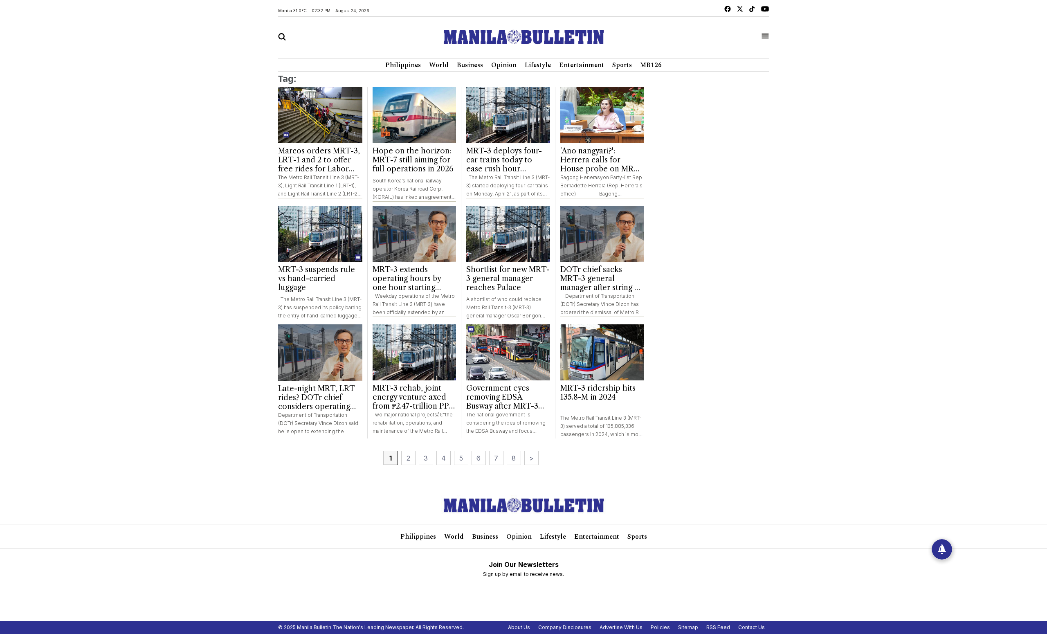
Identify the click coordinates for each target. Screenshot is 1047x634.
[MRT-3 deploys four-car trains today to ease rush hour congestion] (508, 115)
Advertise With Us (621, 627)
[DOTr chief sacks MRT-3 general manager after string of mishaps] (602, 234)
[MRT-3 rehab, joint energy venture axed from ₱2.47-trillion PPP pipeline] (414, 352)
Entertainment (581, 65)
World (439, 65)
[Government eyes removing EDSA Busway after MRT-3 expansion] (508, 352)
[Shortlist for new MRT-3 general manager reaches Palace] (508, 234)
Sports (622, 65)
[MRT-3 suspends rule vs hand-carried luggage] (320, 234)
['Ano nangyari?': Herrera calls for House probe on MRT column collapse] (602, 115)
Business (470, 65)
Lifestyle (538, 65)
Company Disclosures (564, 627)
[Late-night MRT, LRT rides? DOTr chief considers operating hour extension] (320, 352)
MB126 (651, 65)
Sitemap (688, 627)
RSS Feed (718, 627)
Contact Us (751, 627)
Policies (660, 627)
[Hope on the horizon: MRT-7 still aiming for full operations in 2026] (414, 115)
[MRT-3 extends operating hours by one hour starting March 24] (414, 234)
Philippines (403, 65)
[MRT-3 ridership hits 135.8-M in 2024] (602, 352)
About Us (519, 627)
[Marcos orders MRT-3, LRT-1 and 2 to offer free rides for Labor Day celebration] (320, 115)
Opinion (504, 65)
